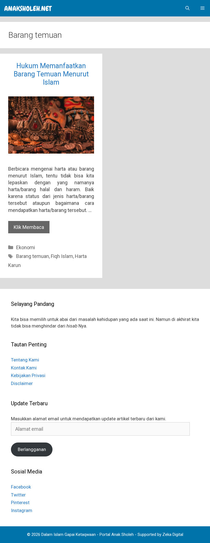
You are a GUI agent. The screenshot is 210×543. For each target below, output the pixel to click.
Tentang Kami (25, 360)
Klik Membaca (29, 227)
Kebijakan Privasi (28, 375)
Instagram (21, 510)
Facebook (21, 487)
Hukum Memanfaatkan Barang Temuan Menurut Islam (51, 74)
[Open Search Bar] (187, 8)
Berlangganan (32, 449)
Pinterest (20, 502)
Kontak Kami (24, 367)
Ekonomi (25, 247)
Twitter (18, 495)
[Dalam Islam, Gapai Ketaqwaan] (28, 8)
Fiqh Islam (62, 256)
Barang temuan (32, 256)
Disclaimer (22, 383)
